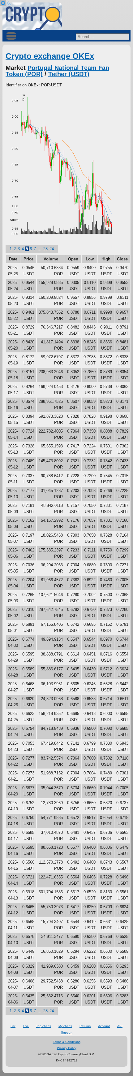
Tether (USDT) (68, 74)
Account (104, 1026)
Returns (85, 1026)
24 (51, 248)
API (119, 1026)
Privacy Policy (66, 1048)
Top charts (43, 1026)
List (13, 1026)
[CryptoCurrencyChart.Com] (32, 16)
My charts (65, 1026)
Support (66, 1032)
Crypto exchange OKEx (50, 56)
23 (45, 248)
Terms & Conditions (66, 1041)
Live (26, 1026)
